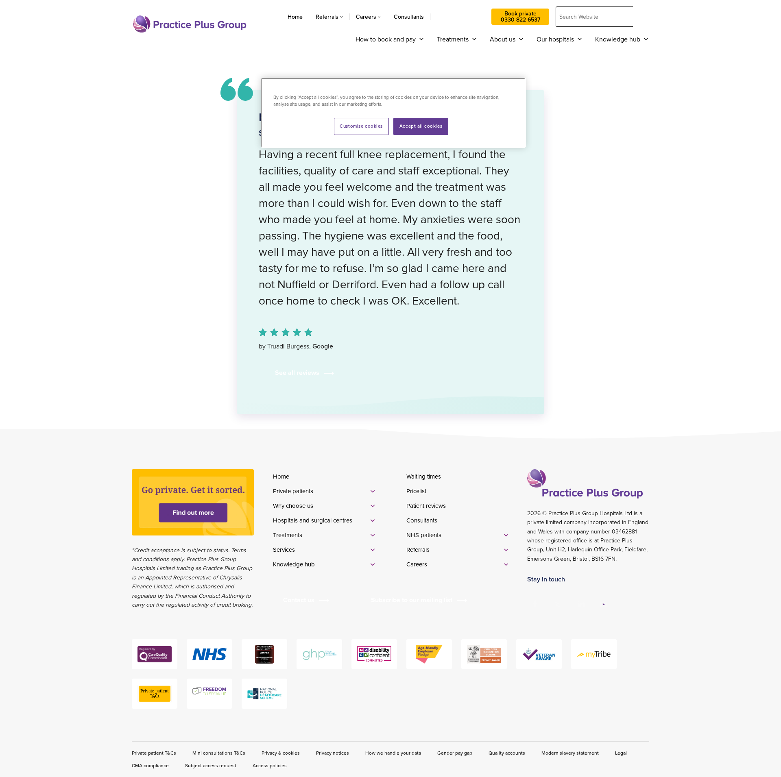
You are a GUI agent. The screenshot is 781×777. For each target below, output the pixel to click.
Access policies (270, 765)
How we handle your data (393, 752)
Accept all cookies (420, 126)
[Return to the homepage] (189, 24)
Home (295, 17)
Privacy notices (332, 752)
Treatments (453, 39)
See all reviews (297, 372)
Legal (621, 752)
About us (502, 39)
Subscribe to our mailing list (411, 600)
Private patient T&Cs (154, 752)
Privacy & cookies (281, 752)
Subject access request (210, 765)
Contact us (461, 17)
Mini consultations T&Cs (218, 752)
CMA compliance (150, 765)
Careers (366, 17)
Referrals (327, 17)
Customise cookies (361, 126)
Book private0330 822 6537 (520, 16)
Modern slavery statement (570, 752)
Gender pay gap (454, 752)
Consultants (409, 17)
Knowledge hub (617, 39)
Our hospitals (555, 39)
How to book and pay (386, 39)
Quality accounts (507, 752)
